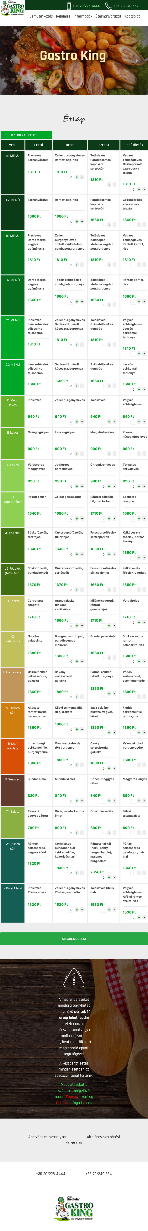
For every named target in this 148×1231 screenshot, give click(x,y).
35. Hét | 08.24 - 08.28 (21, 135)
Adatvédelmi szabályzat (48, 1137)
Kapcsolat (132, 16)
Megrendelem (74, 939)
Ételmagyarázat (108, 16)
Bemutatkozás (41, 16)
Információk (82, 16)
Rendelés (63, 16)
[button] (11, 60)
